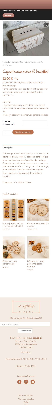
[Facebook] (19, 382)
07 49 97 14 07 (26, 347)
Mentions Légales (26, 399)
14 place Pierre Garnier (26, 341)
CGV (26, 402)
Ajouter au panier (23, 132)
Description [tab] (8, 147)
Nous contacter (26, 395)
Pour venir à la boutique (26, 338)
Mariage (14, 62)
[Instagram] (26, 382)
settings (33, 10)
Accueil (6, 62)
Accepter (8, 15)
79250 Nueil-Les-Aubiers (26, 344)
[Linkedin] (33, 382)
